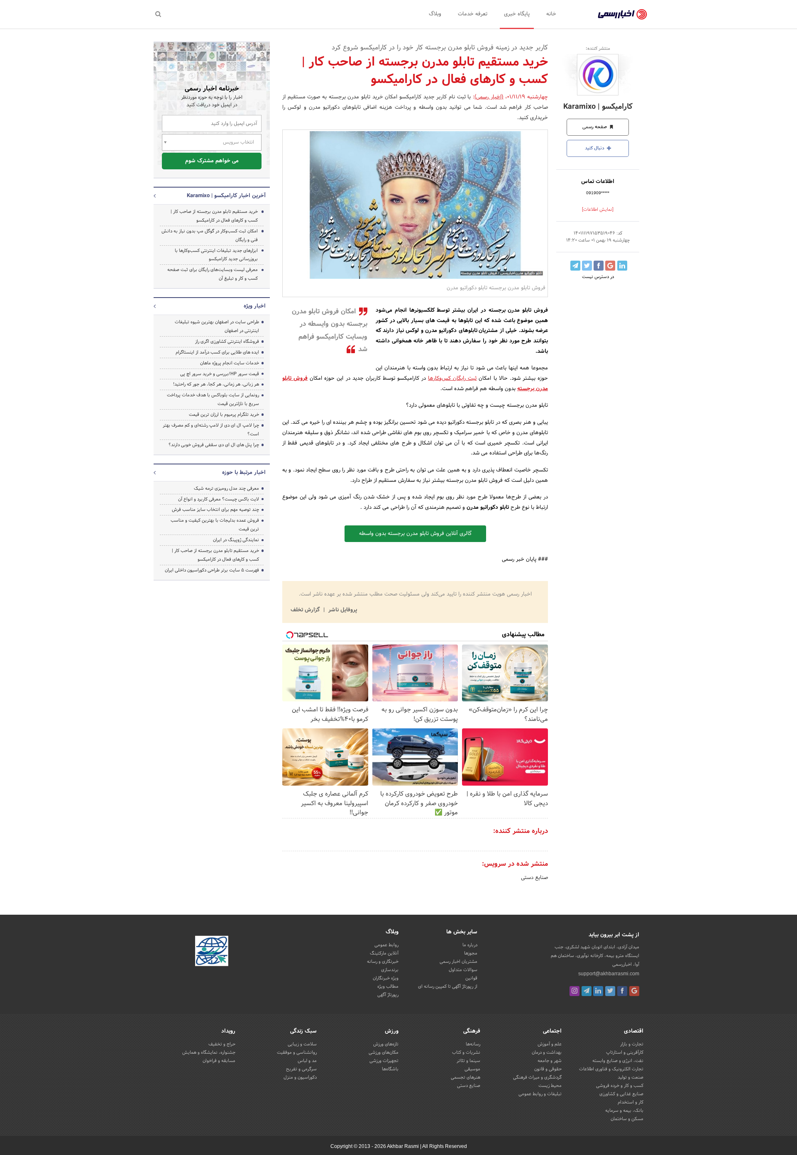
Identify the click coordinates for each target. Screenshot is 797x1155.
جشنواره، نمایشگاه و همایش (208, 1052)
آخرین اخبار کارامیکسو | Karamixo (226, 195)
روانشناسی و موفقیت (297, 1052)
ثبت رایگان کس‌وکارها (452, 378)
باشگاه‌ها (390, 1069)
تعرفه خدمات (472, 14)
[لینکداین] (598, 991)
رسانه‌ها (473, 1044)
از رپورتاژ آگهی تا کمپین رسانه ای (447, 986)
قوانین (471, 978)
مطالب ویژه (387, 986)
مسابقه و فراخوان (219, 1061)
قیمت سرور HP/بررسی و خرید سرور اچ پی (219, 374)
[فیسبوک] (622, 991)
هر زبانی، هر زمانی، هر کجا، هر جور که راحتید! (216, 384)
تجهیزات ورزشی (383, 1061)
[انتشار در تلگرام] (575, 266)
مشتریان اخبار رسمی (458, 961)
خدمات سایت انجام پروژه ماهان (229, 363)
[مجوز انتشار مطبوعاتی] (211, 952)
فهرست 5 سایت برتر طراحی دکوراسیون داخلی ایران (212, 570)
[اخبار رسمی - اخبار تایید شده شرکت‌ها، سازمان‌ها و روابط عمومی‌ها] (622, 14)
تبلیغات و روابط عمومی (540, 1094)
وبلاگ (435, 14)
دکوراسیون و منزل (300, 1077)
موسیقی (472, 1069)
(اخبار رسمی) (489, 97)
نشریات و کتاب (466, 1052)
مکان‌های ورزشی (383, 1052)
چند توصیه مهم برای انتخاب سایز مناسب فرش (215, 509)
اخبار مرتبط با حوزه (244, 472)
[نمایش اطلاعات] (598, 209)
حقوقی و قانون (548, 1069)
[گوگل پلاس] (634, 991)
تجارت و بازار (631, 1044)
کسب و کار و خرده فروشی (619, 1085)
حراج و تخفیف (221, 1044)
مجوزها (470, 953)
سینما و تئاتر (468, 1061)
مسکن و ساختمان (627, 1119)
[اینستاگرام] (574, 991)
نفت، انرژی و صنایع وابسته (617, 1061)
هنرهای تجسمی (465, 1077)
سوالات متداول (463, 970)
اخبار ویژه (255, 306)
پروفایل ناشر (342, 610)
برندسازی (389, 970)
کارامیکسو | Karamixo (598, 106)
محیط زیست (550, 1085)
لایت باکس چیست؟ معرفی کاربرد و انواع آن (218, 499)
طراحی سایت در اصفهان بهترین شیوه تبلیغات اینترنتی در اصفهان (217, 326)
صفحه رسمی (595, 127)
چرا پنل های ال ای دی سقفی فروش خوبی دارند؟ (214, 445)
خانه (551, 14)
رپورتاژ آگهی (387, 995)
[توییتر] (610, 991)
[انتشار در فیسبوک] (599, 266)
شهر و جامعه (550, 1061)
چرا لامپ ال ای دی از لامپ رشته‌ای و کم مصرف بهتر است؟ (211, 430)
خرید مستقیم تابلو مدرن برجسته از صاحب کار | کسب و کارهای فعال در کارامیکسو (214, 216)
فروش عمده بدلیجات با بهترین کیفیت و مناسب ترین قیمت (215, 525)
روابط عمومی (386, 945)
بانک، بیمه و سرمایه (624, 1110)
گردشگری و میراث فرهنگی (537, 1077)
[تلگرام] (587, 991)
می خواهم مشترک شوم (212, 161)
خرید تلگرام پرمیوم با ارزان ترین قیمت (224, 414)
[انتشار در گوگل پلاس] (610, 266)
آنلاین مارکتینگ (384, 953)
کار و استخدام (630, 1102)
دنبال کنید (595, 148)
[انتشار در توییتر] (587, 266)
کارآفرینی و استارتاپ (624, 1052)
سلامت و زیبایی (302, 1044)
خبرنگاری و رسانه (382, 961)
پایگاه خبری (517, 14)
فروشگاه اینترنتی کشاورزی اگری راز (227, 341)
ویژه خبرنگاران (385, 978)
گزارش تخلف (306, 610)
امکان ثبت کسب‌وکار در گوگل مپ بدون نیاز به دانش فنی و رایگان (209, 235)
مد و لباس (307, 1061)
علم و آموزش (550, 1044)
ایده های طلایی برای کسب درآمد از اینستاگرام (217, 352)
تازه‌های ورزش (385, 1044)
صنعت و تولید (630, 1077)
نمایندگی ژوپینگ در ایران (236, 540)
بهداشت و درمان (547, 1052)
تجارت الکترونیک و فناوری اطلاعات (611, 1069)
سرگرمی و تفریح (301, 1069)
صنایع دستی (534, 877)
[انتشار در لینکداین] (622, 266)
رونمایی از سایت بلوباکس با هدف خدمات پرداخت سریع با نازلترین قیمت (213, 399)
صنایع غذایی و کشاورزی (621, 1094)
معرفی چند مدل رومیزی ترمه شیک (226, 488)
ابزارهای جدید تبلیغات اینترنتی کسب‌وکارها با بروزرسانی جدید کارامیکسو (216, 255)
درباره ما (469, 945)
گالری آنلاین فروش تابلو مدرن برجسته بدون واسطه (415, 533)
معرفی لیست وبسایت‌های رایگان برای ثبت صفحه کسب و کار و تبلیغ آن (212, 274)
